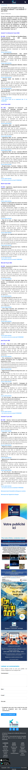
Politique (14, 748)
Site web (3, 701)
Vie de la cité (4, 5)
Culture (14, 750)
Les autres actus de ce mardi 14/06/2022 (12, 259)
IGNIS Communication (15, 767)
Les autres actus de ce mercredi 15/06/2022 (13, 337)
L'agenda (5, 755)
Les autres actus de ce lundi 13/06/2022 (12, 180)
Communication (15, 753)
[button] (10, 729)
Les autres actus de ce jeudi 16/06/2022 (12, 413)
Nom (2, 689)
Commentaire (5, 673)
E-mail (3, 695)
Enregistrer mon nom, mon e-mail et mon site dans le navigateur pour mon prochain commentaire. (14, 709)
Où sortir (5, 756)
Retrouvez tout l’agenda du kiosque (10, 494)
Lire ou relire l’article (6, 98)
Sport (14, 751)
